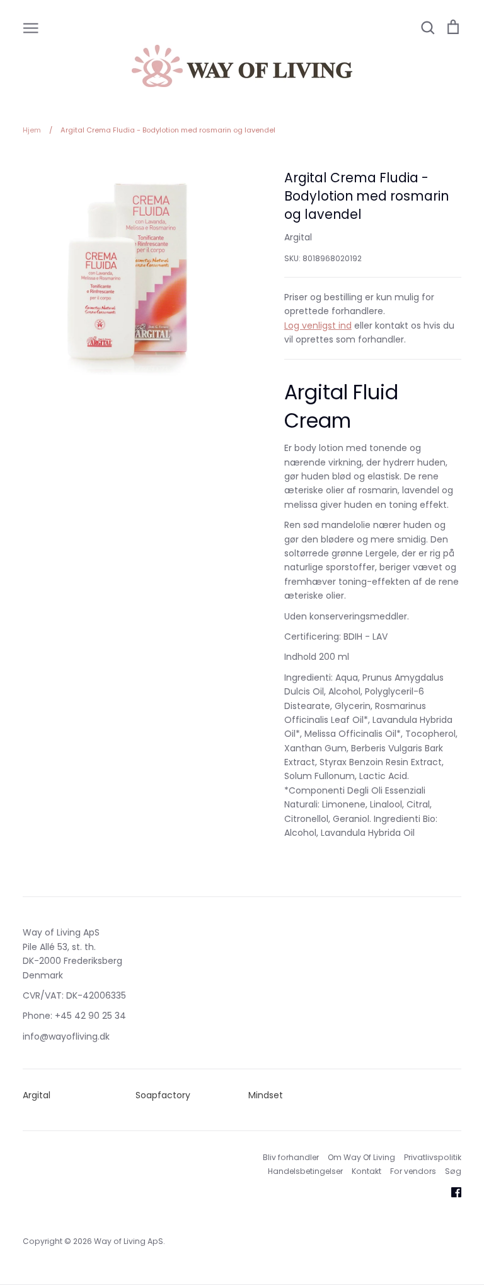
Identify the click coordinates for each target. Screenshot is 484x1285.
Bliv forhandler (291, 1157)
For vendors (413, 1171)
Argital (298, 237)
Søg (453, 1171)
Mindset (265, 1095)
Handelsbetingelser (305, 1171)
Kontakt (366, 1171)
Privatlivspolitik (432, 1157)
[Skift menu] (31, 27)
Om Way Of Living (361, 1157)
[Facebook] (451, 1191)
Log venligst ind (318, 325)
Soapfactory (162, 1095)
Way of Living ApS (128, 1241)
